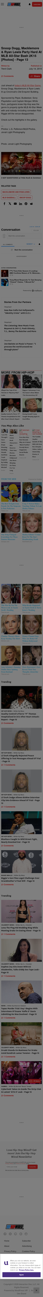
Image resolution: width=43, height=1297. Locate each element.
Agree (21, 1275)
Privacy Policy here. (26, 1270)
